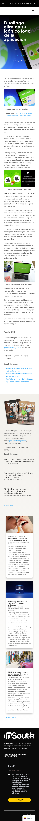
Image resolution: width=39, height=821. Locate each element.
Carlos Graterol (14, 542)
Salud (16, 463)
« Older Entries (9, 505)
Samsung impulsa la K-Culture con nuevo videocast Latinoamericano (18, 475)
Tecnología (20, 55)
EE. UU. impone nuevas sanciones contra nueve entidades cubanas (15, 491)
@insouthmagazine (12, 348)
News (29, 495)
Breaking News (20, 495)
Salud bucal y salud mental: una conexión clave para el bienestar (19, 460)
